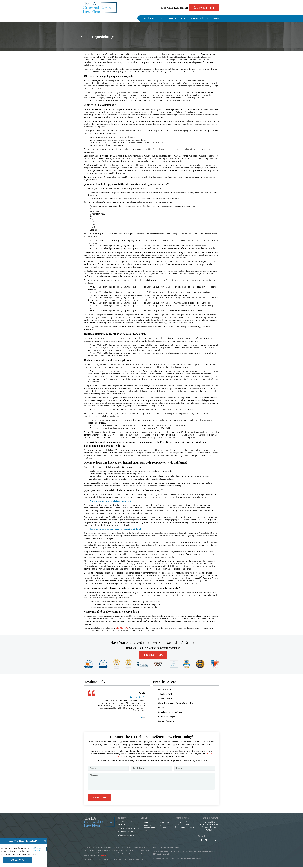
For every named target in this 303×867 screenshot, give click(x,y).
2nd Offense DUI (165, 689)
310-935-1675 (205, 7)
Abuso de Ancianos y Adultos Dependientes (176, 703)
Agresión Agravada (166, 721)
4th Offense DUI (165, 698)
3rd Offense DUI (165, 694)
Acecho (161, 707)
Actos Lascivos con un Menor (170, 712)
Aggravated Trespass (167, 716)
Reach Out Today (100, 797)
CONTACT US (153, 655)
